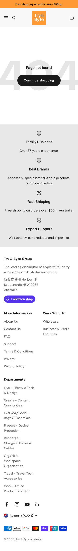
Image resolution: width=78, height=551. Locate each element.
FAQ (7, 336)
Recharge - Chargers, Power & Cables (18, 443)
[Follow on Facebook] (6, 504)
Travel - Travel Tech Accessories (18, 476)
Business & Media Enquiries (56, 331)
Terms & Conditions (18, 351)
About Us (11, 321)
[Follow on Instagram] (17, 504)
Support (10, 344)
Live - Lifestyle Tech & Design (19, 390)
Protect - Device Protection (16, 428)
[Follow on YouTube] (27, 504)
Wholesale (50, 321)
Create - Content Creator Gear (17, 403)
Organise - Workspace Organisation (13, 461)
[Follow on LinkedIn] (37, 504)
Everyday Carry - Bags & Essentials (17, 415)
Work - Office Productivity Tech (17, 488)
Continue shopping (39, 80)
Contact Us (12, 329)
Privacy (9, 359)
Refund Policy (14, 366)
